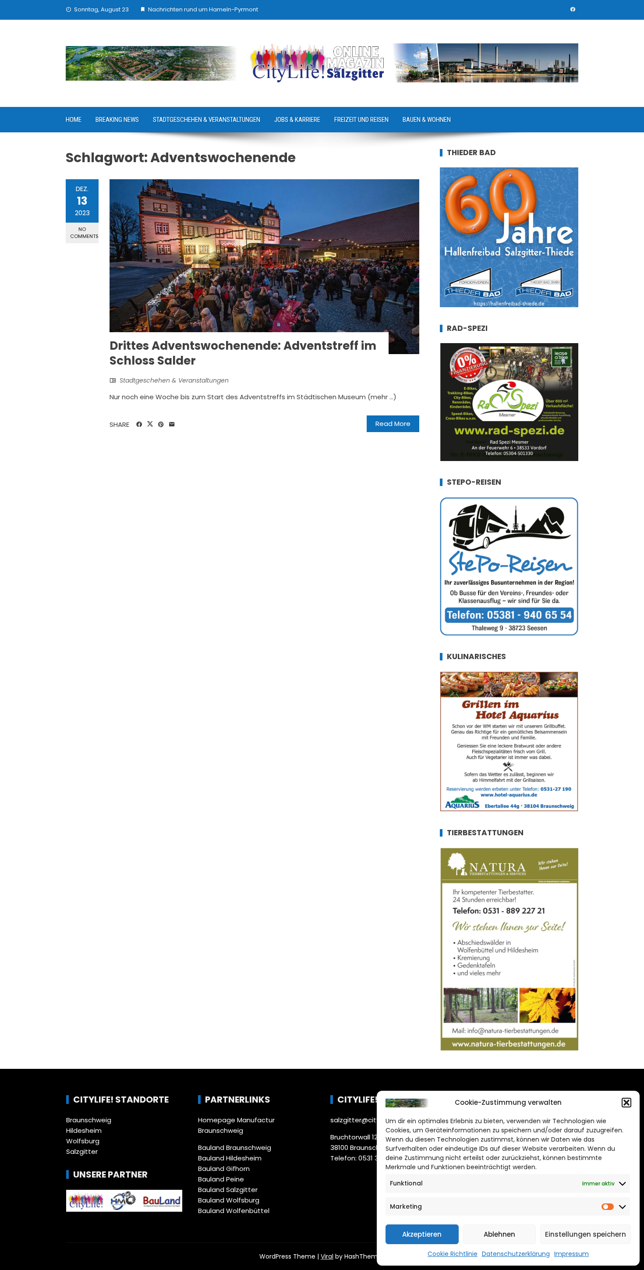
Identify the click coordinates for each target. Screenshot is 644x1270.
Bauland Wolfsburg (228, 1200)
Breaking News (117, 120)
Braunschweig (88, 1120)
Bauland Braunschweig (234, 1147)
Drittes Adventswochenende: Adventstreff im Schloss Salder (243, 353)
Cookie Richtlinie (453, 1253)
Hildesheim (84, 1130)
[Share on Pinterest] (161, 424)
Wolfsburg (82, 1141)
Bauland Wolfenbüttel (233, 1210)
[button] (626, 1102)
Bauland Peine (221, 1179)
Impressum (571, 1253)
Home (73, 120)
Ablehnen (499, 1234)
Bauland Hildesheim (230, 1158)
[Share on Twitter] (150, 424)
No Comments (84, 232)
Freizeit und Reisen (361, 120)
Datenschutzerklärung (516, 1253)
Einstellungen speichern (585, 1234)
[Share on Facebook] (139, 424)
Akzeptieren (422, 1234)
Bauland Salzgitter (228, 1189)
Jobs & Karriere (297, 120)
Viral (327, 1256)
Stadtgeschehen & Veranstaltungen (206, 120)
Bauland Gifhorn (224, 1168)
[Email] (171, 424)
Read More (392, 423)
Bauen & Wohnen (427, 120)
